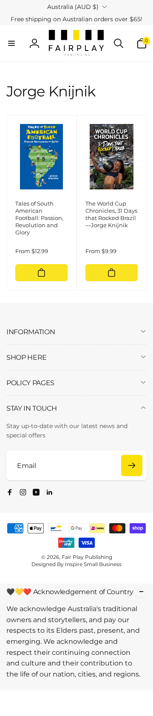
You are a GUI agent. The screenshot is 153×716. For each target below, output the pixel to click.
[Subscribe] (131, 465)
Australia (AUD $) (73, 7)
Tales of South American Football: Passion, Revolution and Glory (39, 218)
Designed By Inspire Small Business (76, 564)
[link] (76, 19)
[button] (11, 43)
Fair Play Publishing (87, 557)
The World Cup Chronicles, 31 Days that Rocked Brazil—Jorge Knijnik (111, 214)
